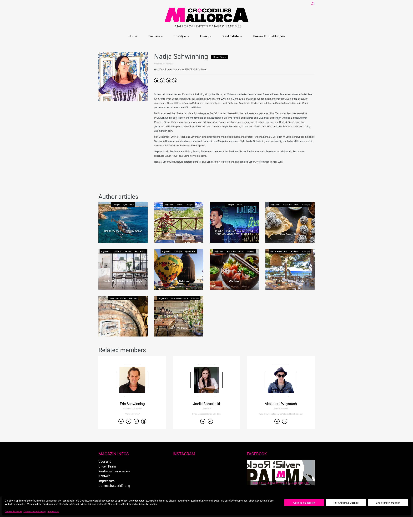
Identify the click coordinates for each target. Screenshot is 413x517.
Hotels (179, 204)
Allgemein (168, 204)
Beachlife (295, 251)
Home (132, 36)
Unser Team (107, 466)
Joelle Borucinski (206, 404)
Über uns (104, 461)
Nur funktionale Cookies (346, 502)
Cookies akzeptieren (304, 502)
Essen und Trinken (291, 204)
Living (204, 36)
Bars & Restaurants (235, 251)
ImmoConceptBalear (122, 251)
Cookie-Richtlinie (13, 511)
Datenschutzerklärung (35, 511)
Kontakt (104, 476)
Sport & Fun (128, 204)
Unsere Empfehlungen (269, 36)
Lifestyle (180, 36)
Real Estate (231, 36)
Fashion (154, 36)
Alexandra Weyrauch (281, 404)
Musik (239, 204)
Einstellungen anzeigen (388, 502)
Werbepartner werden (114, 471)
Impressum (53, 511)
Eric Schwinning (132, 404)
